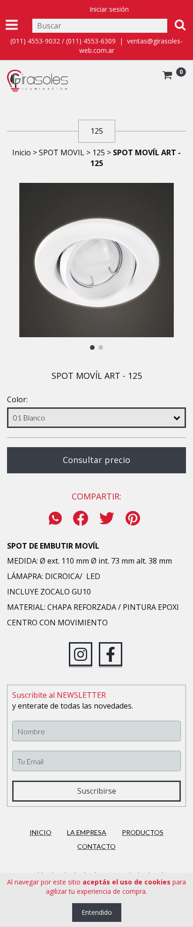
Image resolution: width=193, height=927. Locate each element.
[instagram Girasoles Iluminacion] (80, 654)
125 (98, 152)
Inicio (21, 152)
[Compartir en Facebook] (80, 519)
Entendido (97, 912)
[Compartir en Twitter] (106, 519)
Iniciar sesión (109, 9)
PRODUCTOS (142, 832)
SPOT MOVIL (61, 152)
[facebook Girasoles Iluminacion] (110, 654)
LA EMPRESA (86, 832)
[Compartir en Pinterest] (133, 519)
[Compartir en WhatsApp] (58, 519)
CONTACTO (96, 846)
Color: (17, 399)
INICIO (41, 832)
